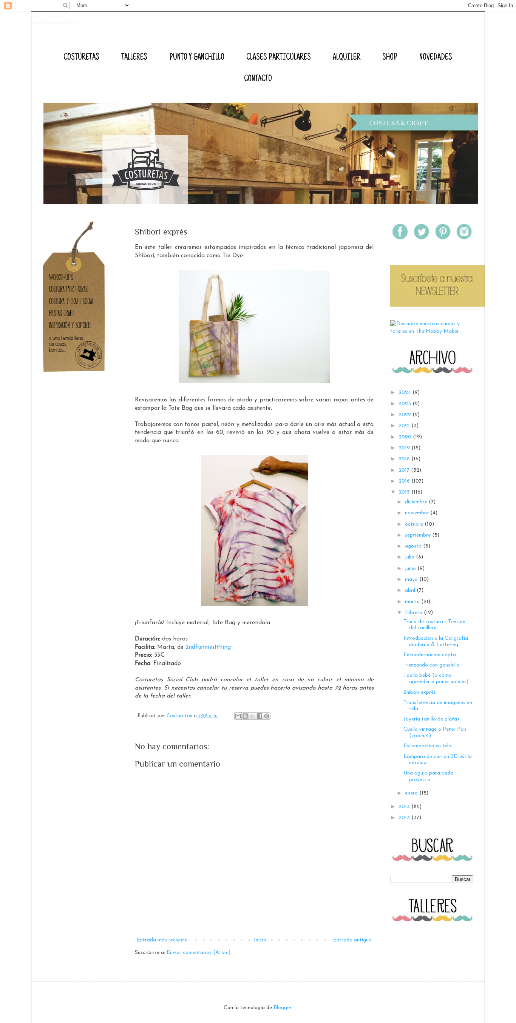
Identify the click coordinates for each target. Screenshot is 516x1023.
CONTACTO (258, 79)
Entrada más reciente (162, 940)
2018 (405, 459)
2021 (405, 426)
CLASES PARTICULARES (278, 58)
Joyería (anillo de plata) (431, 719)
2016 (405, 481)
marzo (413, 602)
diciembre (417, 502)
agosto (414, 546)
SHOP (389, 58)
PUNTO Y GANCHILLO (196, 58)
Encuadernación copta (429, 655)
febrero (414, 613)
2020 (406, 437)
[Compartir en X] (252, 716)
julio (410, 557)
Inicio (260, 940)
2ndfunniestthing (208, 647)
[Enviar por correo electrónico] (238, 716)
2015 (405, 492)
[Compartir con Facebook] (259, 716)
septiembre (418, 535)
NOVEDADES (435, 58)
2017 (405, 470)
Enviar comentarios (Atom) (198, 952)
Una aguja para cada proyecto (428, 776)
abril (411, 590)
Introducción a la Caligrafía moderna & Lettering (435, 642)
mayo (412, 579)
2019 (405, 448)
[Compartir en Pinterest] (266, 716)
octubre (415, 524)
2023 (405, 404)
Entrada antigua (352, 940)
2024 (405, 392)
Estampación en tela (427, 746)
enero (412, 793)
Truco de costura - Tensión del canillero (434, 625)
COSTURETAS (81, 58)
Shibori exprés (419, 692)
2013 (405, 818)
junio (411, 568)
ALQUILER (346, 58)
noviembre (417, 513)
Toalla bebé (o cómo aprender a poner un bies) (435, 679)
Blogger (282, 1008)
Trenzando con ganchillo (431, 665)
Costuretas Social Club (55, 22)
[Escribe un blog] (245, 716)
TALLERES (134, 58)
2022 (405, 415)
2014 (405, 807)
